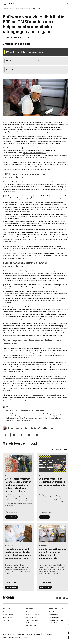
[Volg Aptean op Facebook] (57, 598)
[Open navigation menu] (5, 3)
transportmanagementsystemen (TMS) (15, 155)
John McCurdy (17, 428)
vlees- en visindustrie (13, 127)
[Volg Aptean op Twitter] (60, 598)
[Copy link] (6, 435)
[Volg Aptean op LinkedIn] (64, 598)
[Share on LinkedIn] (29, 435)
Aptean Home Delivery (31, 335)
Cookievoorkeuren (8, 634)
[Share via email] (37, 435)
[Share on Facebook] (13, 435)
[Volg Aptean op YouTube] (67, 598)
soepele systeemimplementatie (55, 378)
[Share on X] (21, 435)
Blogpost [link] (36, 8)
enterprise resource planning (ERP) (34, 153)
